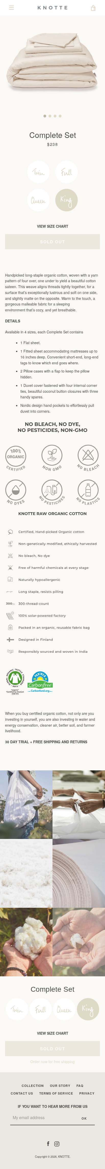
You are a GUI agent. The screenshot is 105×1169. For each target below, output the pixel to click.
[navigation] (11, 7)
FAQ (79, 1085)
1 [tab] (44, 115)
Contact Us (22, 1093)
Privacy (87, 1093)
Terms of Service (56, 1093)
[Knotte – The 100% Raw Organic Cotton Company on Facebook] (48, 1143)
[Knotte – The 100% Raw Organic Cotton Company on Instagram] (56, 1143)
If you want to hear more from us (52, 1106)
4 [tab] (60, 115)
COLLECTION (33, 1085)
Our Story (60, 1085)
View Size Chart (52, 226)
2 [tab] (49, 115)
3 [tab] (55, 115)
